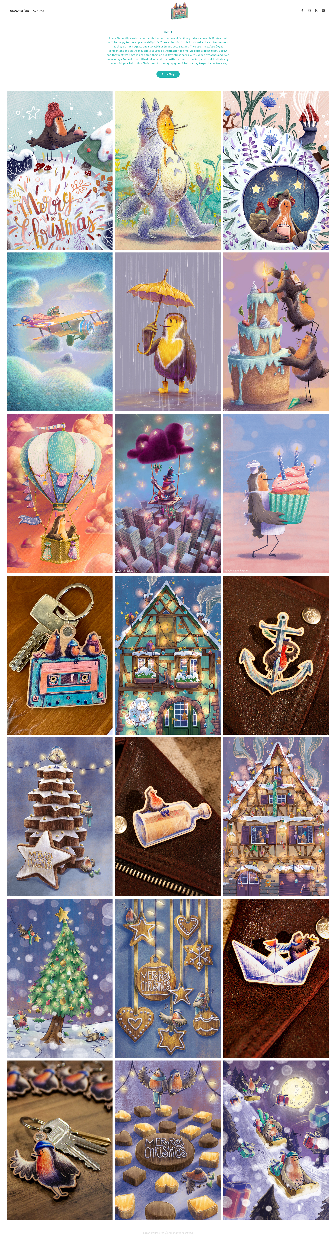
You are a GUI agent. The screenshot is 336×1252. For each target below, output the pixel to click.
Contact (38, 10)
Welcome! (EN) (19, 10)
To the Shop (168, 74)
